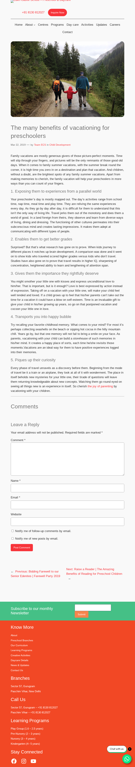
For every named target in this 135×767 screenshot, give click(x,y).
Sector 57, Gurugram (23, 686)
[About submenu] (34, 25)
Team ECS (40, 144)
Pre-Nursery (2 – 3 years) (25, 733)
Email (15, 497)
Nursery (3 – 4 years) (23, 738)
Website (16, 514)
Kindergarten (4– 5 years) (25, 743)
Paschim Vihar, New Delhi (26, 691)
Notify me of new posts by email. (36, 538)
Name (16, 480)
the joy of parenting (101, 386)
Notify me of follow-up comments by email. (43, 531)
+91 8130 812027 (33, 12)
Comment (18, 440)
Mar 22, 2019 (18, 144)
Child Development (59, 144)
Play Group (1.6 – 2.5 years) (27, 728)
